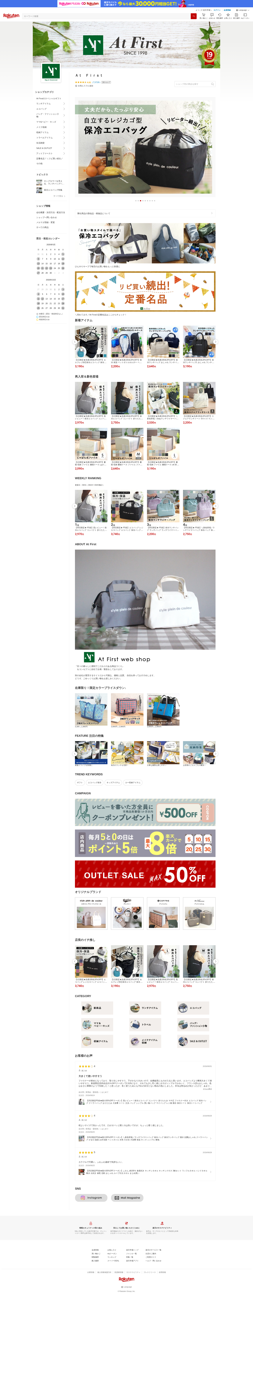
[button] (242, 10)
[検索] (194, 16)
